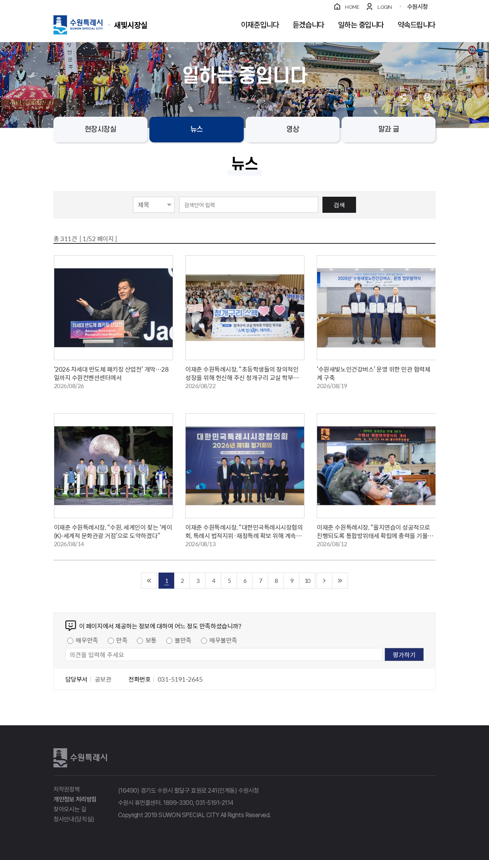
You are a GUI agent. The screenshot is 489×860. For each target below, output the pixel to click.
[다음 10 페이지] (324, 581)
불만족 (183, 640)
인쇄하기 (427, 96)
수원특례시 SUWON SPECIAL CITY (130, 24)
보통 (151, 640)
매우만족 (87, 640)
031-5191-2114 (214, 802)
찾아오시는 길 (69, 809)
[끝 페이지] (340, 581)
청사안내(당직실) (73, 819)
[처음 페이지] (149, 581)
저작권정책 (66, 789)
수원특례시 (80, 757)
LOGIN (384, 7)
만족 (121, 640)
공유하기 (402, 96)
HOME (352, 7)
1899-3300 (178, 802)
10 (307, 580)
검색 (339, 204)
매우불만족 (223, 640)
